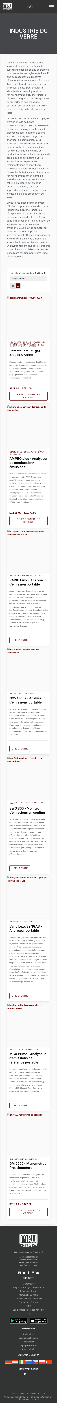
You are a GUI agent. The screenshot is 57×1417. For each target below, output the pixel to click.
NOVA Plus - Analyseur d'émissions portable (27, 700)
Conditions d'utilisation (41, 1397)
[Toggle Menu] (51, 6)
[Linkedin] (19, 1272)
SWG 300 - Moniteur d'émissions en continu (27, 810)
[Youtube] (24, 1272)
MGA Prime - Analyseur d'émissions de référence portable (27, 1058)
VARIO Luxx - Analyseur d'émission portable (27, 582)
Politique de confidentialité (15, 1397)
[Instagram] (33, 1272)
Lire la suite (20, 640)
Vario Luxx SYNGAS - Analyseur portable (25, 928)
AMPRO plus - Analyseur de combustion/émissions (28, 463)
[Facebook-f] (28, 1272)
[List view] (18, 285)
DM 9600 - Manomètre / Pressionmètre (28, 1166)
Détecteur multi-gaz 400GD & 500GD (24, 353)
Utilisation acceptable (28, 1399)
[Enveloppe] (37, 1272)
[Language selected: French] (30, 6)
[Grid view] (12, 285)
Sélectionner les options (28, 396)
